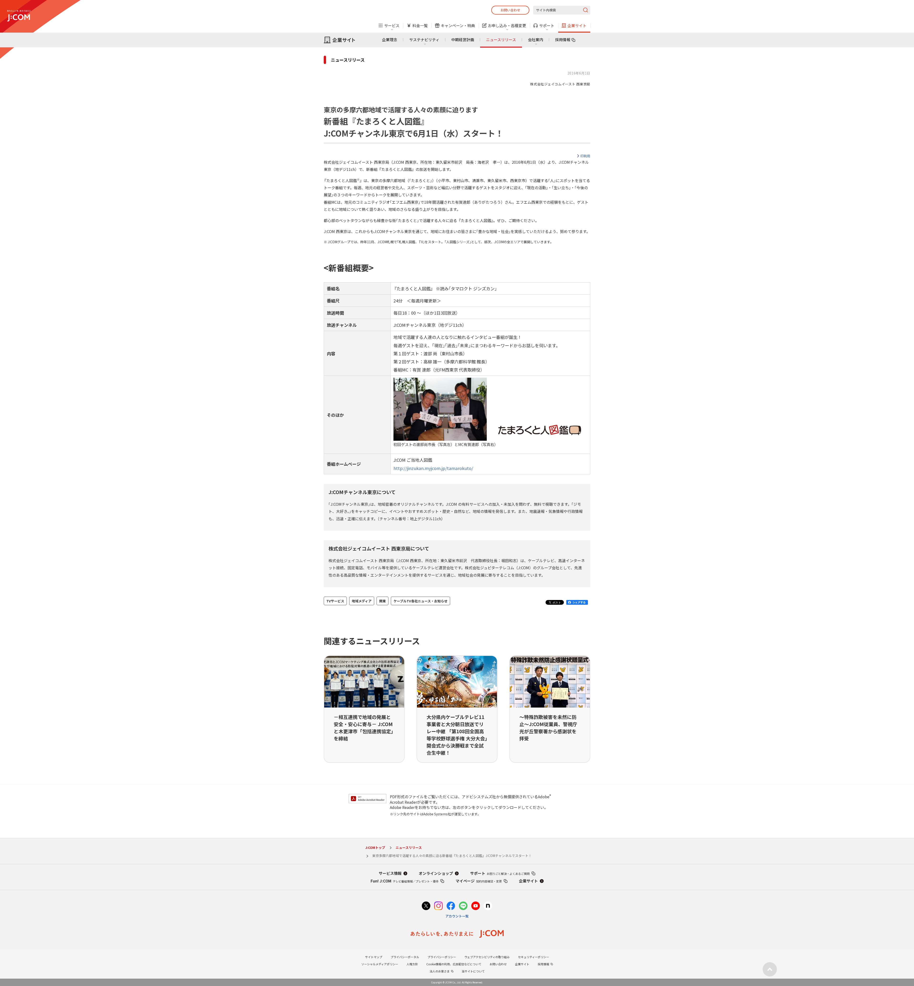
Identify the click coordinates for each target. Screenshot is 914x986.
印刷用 (585, 156)
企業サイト (528, 881)
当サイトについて (473, 971)
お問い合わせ (510, 10)
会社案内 (535, 39)
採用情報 (562, 39)
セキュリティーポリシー (533, 957)
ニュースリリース (501, 39)
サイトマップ (373, 957)
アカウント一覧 (457, 916)
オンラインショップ (436, 873)
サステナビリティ (424, 39)
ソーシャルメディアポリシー (379, 964)
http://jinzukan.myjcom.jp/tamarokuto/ (433, 468)
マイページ (479, 881)
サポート (500, 873)
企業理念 (389, 39)
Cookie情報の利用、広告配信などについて (453, 964)
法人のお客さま (440, 971)
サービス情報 (390, 873)
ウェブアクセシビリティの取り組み (487, 957)
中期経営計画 (462, 39)
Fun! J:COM (404, 881)
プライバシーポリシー (441, 957)
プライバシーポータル (405, 957)
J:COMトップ (375, 847)
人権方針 (412, 964)
